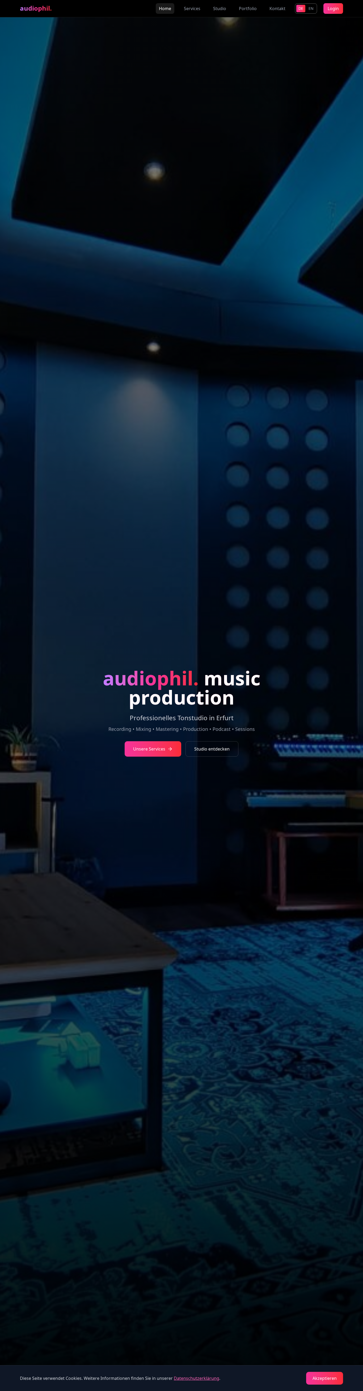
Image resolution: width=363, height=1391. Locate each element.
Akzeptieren (325, 1378)
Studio (219, 8)
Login (333, 8)
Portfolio (248, 8)
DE (300, 8)
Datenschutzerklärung (196, 1378)
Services (192, 8)
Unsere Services (149, 749)
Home (165, 8)
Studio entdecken (212, 749)
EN (311, 8)
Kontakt (277, 8)
